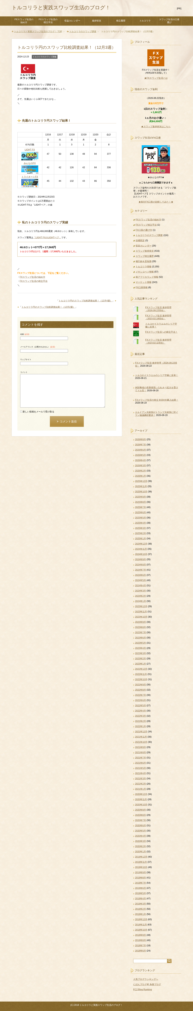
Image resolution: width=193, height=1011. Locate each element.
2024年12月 (141, 544)
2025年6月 (140, 512)
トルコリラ (145, 20)
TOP (38, 31)
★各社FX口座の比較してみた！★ (156, 202)
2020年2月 (140, 846)
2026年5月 (140, 455)
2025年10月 (141, 491)
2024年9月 (140, 559)
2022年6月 (140, 700)
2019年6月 (140, 888)
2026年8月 (140, 439)
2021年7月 (140, 757)
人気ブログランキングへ (145, 979)
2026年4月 (140, 460)
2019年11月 (141, 862)
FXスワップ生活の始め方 (24, 21)
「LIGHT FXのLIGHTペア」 (47, 237)
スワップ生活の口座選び (169, 21)
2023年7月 (140, 632)
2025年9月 (140, 497)
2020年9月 (140, 810)
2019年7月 (140, 883)
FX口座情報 (142, 287)
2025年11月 (141, 486)
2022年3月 (140, 716)
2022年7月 (140, 695)
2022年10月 (141, 679)
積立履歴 (120, 20)
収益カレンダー (72, 20)
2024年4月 (140, 585)
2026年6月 (140, 450)
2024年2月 (140, 596)
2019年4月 (140, 898)
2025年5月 (140, 517)
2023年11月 (141, 611)
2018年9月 (140, 935)
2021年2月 (140, 784)
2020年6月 (140, 825)
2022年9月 (140, 684)
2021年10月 (141, 742)
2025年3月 (140, 528)
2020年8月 (140, 815)
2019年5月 (140, 893)
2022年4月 (140, 711)
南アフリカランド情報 (147, 277)
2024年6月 (140, 575)
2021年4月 (140, 773)
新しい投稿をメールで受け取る (38, 411)
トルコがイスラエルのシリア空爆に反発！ (156, 375)
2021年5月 (140, 768)
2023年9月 (140, 622)
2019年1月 (140, 914)
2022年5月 (140, 705)
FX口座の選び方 (144, 230)
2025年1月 (140, 538)
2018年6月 (140, 951)
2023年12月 (141, 606)
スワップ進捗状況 (145, 251)
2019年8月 (140, 877)
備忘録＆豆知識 (143, 261)
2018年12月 (141, 919)
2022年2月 (140, 721)
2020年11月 (141, 799)
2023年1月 (140, 664)
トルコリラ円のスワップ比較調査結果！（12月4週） (85, 300)
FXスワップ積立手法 (146, 225)
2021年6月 (140, 763)
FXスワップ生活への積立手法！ (161, 332)
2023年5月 (140, 643)
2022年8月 (140, 690)
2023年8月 (140, 627)
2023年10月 (141, 617)
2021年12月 (141, 731)
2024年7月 (140, 570)
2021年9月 (140, 747)
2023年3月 (140, 653)
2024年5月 (140, 580)
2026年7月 (140, 444)
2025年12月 (141, 481)
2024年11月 (141, 549)
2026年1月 (140, 476)
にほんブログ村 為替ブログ (147, 984)
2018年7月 (140, 945)
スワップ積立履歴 (145, 256)
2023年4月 (140, 648)
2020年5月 (140, 831)
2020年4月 (140, 836)
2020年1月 (140, 851)
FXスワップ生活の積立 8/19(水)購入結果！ (156, 400)
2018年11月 (141, 924)
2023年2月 (140, 658)
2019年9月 (140, 872)
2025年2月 (140, 533)
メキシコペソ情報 (145, 272)
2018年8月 (140, 940)
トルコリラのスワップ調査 (45, 57)
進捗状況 (96, 20)
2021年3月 (140, 778)
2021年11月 (141, 737)
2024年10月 (141, 554)
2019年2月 (140, 909)
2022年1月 (140, 726)
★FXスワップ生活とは (156, 78)
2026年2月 (140, 471)
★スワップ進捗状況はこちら (156, 126)
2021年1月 (140, 789)
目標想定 (140, 240)
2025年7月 (140, 507)
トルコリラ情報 (143, 266)
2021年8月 (140, 752)
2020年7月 (140, 820)
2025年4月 (140, 523)
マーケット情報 (143, 282)
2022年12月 (141, 669)
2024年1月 (140, 601)
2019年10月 (141, 867)
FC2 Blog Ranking (142, 989)
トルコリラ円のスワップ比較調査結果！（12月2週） (48, 307)
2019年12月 (141, 857)
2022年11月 (141, 674)
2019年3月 (140, 904)
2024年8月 (140, 564)
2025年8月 (140, 502)
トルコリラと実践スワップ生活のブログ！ (61, 7)
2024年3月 (140, 591)
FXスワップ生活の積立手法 (48, 21)
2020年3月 (140, 841)
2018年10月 (141, 930)
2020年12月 (141, 794)
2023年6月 (140, 637)
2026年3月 (140, 465)
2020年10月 (141, 804)
